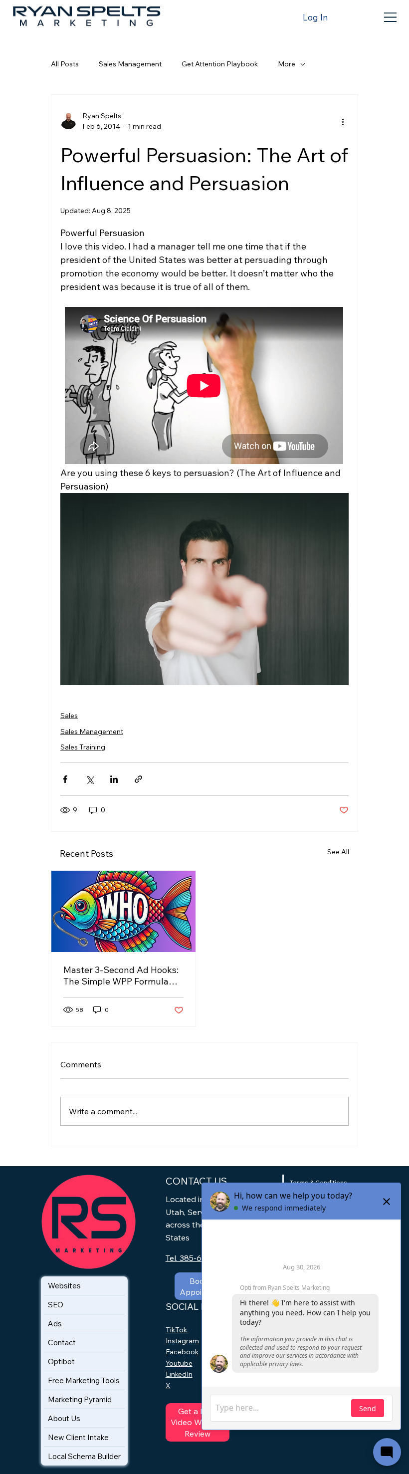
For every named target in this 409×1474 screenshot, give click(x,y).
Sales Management (130, 63)
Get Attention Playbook (220, 63)
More (286, 63)
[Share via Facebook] (65, 779)
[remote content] (204, 386)
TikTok (177, 1329)
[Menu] (391, 17)
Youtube (179, 1363)
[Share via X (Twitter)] (89, 779)
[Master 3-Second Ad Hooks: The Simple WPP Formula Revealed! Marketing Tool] (123, 911)
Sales (69, 715)
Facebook (182, 1351)
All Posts (65, 63)
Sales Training (82, 746)
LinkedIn (179, 1374)
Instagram (182, 1340)
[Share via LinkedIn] (114, 779)
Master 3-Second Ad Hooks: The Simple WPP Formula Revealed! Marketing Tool (121, 975)
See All (338, 851)
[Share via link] (138, 779)
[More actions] (343, 121)
